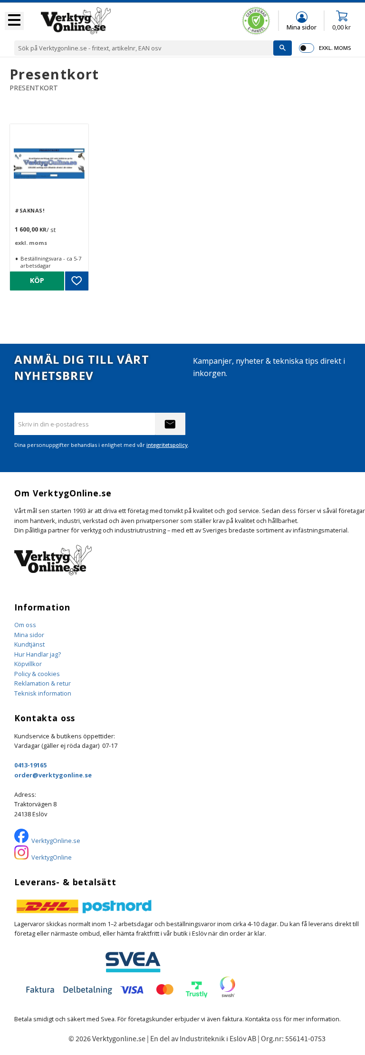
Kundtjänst (29, 644)
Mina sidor (29, 634)
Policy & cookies (37, 673)
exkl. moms (335, 47)
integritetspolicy (167, 444)
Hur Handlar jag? (37, 654)
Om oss (25, 624)
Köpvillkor (28, 663)
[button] (14, 21)
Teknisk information (42, 693)
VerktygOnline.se (55, 840)
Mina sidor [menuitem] (302, 27)
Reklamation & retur (42, 683)
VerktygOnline (51, 857)
